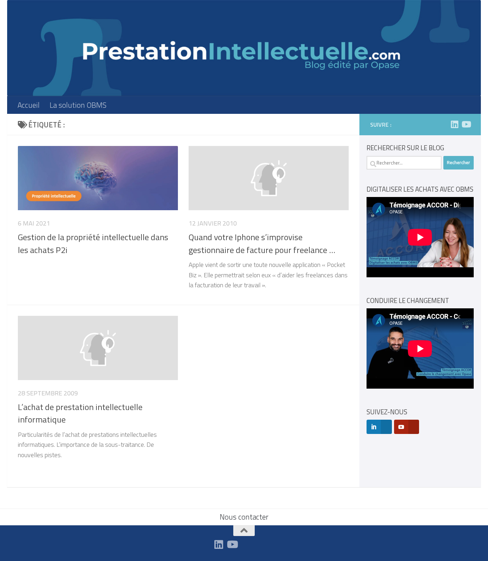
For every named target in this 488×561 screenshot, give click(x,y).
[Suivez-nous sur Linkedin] (454, 124)
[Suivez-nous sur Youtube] (466, 124)
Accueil (29, 105)
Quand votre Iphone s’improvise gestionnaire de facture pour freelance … (262, 243)
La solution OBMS (78, 105)
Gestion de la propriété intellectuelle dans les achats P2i (93, 243)
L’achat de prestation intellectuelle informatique (80, 413)
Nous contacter (244, 516)
